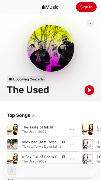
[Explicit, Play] (12, 129)
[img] (50, 7)
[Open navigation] (10, 7)
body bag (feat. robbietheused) (48, 142)
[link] (21, 115)
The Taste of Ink (35, 127)
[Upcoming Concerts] (26, 79)
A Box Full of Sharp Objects (45, 157)
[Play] (89, 90)
